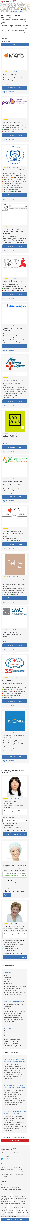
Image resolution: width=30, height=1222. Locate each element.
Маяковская (7, 129)
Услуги (8, 1167)
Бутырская (6, 185)
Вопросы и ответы (15, 1187)
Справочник (4, 1187)
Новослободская (8, 131)
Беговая (18, 336)
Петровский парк (9, 592)
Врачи (3, 1167)
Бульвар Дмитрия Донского (16, 944)
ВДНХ (14, 177)
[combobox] (15, 38)
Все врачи (4, 1176)
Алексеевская (12, 175)
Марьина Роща (8, 179)
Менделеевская (17, 129)
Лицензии (12, 1189)
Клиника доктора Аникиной (10, 880)
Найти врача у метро (7, 1172)
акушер (4, 805)
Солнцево (11, 827)
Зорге (24, 392)
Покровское (11, 886)
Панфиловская (8, 394)
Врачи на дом (16, 1167)
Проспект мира (20, 181)
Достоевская (22, 177)
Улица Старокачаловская (10, 948)
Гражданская (20, 342)
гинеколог (11, 805)
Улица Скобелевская (9, 946)
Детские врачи (5, 1169)
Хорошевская (7, 396)
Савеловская (7, 82)
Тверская (6, 751)
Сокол (25, 340)
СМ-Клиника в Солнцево (9, 823)
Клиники (13, 1169)
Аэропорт (11, 336)
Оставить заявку (15, 1140)
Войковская (17, 390)
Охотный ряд (7, 693)
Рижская (6, 189)
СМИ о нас (4, 1189)
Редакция (19, 1189)
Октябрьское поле (16, 340)
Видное (8, 888)
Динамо (6, 340)
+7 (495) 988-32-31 (8, 92)
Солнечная (17, 827)
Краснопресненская (19, 745)
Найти (15, 44)
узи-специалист (19, 805)
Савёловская (17, 82)
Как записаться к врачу (15, 1185)
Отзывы (15, 72)
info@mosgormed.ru (7, 1153)
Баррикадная (12, 743)
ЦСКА (15, 396)
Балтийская (18, 394)
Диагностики (21, 1169)
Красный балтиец (9, 342)
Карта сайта (4, 1192)
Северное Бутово (11, 950)
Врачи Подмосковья (19, 1174)
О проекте (4, 1185)
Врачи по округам (6, 1174)
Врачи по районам (20, 1172)
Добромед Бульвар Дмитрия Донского (13, 940)
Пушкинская (7, 749)
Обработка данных (19, 1153)
